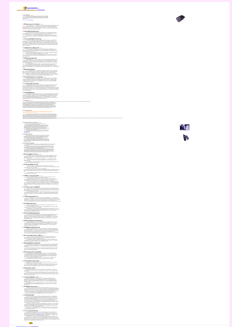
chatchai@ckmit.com (34, 326)
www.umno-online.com (40, 313)
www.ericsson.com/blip (27, 132)
